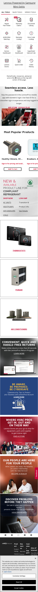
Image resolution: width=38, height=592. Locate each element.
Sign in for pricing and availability (13, 164)
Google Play (24, 107)
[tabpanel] (19, 106)
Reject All (19, 582)
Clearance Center (16, 555)
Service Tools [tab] (30, 12)
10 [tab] (29, 123)
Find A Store (19, 436)
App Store (12, 107)
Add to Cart (12, 169)
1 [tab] (2, 121)
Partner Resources (22, 555)
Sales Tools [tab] (17, 12)
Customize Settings (19, 576)
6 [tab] (34, 121)
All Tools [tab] (6, 12)
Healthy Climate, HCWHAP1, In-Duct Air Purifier (13, 159)
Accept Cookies (19, 588)
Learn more (7, 572)
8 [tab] (16, 123)
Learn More (19, 353)
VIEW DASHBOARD (19, 512)
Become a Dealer (19, 474)
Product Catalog (16, 550)
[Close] (35, 558)
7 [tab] (9, 123)
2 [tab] (9, 121)
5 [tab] (28, 121)
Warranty (22, 551)
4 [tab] (21, 121)
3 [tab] (15, 121)
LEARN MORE (19, 397)
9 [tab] (22, 123)
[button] (36, 473)
